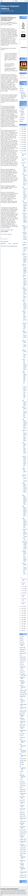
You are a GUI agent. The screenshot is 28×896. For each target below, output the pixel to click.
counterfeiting (23, 696)
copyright (22, 694)
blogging (21, 657)
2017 (22, 146)
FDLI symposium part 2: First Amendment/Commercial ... (24, 193)
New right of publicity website (24, 478)
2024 (22, 131)
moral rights (22, 796)
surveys (21, 851)
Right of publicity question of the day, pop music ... (24, 569)
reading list (22, 835)
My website (22, 117)
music (21, 800)
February (24, 598)
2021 (22, 137)
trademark (9, 234)
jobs (21, 787)
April (23, 592)
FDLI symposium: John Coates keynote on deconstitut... (24, 179)
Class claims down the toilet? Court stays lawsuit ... (24, 448)
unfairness (22, 875)
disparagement (23, 730)
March (23, 595)
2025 (22, 129)
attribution (22, 653)
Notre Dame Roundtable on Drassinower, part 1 (24, 523)
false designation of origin (23, 750)
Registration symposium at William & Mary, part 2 (24, 258)
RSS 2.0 (21, 90)
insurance (5, 234)
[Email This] (1, 231)
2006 (22, 623)
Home (9, 243)
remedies (22, 839)
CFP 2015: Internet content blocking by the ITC (24, 424)
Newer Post (3, 243)
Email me (22, 119)
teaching (21, 853)
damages (22, 711)
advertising (22, 644)
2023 (22, 133)
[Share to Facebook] (6, 231)
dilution (21, 724)
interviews (22, 785)
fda (20, 762)
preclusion (22, 821)
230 (20, 640)
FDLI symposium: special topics (24, 168)
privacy (21, 830)
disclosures (22, 726)
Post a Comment (4, 241)
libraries (21, 791)
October (24, 162)
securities (22, 847)
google (21, 781)
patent (21, 814)
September (24, 579)
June (23, 588)
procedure (22, 831)
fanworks (22, 760)
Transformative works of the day (24, 326)
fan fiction (22, 758)
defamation (22, 714)
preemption (22, 823)
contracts (22, 690)
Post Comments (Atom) (12, 246)
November (24, 158)
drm (20, 735)
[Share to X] (4, 231)
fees (21, 764)
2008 (22, 619)
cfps (21, 664)
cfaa (21, 662)
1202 (21, 638)
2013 (22, 608)
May (23, 590)
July (23, 586)
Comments (24, 77)
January (24, 602)
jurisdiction (22, 789)
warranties (22, 877)
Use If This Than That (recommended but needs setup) (23, 95)
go (20, 779)
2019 (22, 142)
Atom (21, 86)
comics (21, 671)
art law (21, 651)
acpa (21, 642)
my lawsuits (22, 802)
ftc (20, 771)
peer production (23, 818)
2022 (22, 135)
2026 (22, 126)
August (24, 582)
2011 (22, 613)
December (24, 153)
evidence (22, 737)
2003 (22, 630)
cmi (20, 670)
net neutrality (22, 808)
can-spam (22, 660)
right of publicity (23, 841)
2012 (22, 611)
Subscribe (23, 35)
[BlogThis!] (3, 231)
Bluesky (21, 121)
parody (21, 812)
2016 (22, 148)
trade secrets (22, 860)
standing (21, 849)
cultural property (23, 704)
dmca (21, 733)
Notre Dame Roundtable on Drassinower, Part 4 (24, 500)
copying (21, 692)
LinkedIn (21, 88)
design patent (23, 721)
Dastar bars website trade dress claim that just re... (24, 377)
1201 (21, 636)
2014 (22, 606)
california (22, 658)
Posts (23, 75)
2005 (22, 626)
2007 (22, 621)
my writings (22, 805)
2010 (22, 615)
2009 (22, 617)
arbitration (22, 649)
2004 (22, 628)
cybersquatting (23, 707)
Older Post (15, 243)
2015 (22, 150)
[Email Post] (11, 229)
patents (21, 816)
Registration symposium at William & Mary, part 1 (24, 269)
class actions (22, 666)
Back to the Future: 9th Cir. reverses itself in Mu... (24, 304)
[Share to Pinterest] (7, 231)
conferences (22, 677)
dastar (21, 712)
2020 (22, 139)
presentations (23, 826)
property (21, 833)
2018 (22, 144)
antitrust (21, 647)
